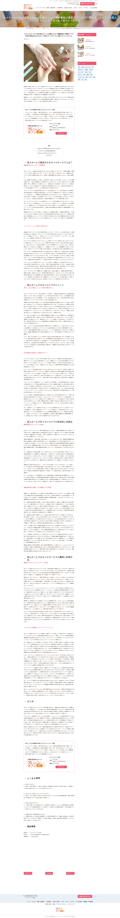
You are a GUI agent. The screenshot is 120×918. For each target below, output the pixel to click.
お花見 (86, 72)
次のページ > (70, 873)
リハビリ (90, 77)
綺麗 (94, 77)
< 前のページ (28, 873)
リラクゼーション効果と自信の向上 (46, 150)
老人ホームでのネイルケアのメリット (47, 153)
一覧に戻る (49, 873)
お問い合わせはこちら (87, 4)
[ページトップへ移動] (95, 896)
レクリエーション (81, 77)
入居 (92, 67)
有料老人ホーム (80, 69)
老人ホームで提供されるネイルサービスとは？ (49, 148)
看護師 (87, 74)
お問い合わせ (61, 133)
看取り (79, 79)
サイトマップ (71, 904)
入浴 (79, 67)
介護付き (91, 69)
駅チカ (91, 74)
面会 (86, 67)
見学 (89, 67)
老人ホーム (80, 74)
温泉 (85, 79)
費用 (84, 74)
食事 (86, 77)
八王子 (90, 72)
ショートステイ (80, 72)
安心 (82, 79)
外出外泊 (82, 67)
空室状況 (86, 69)
